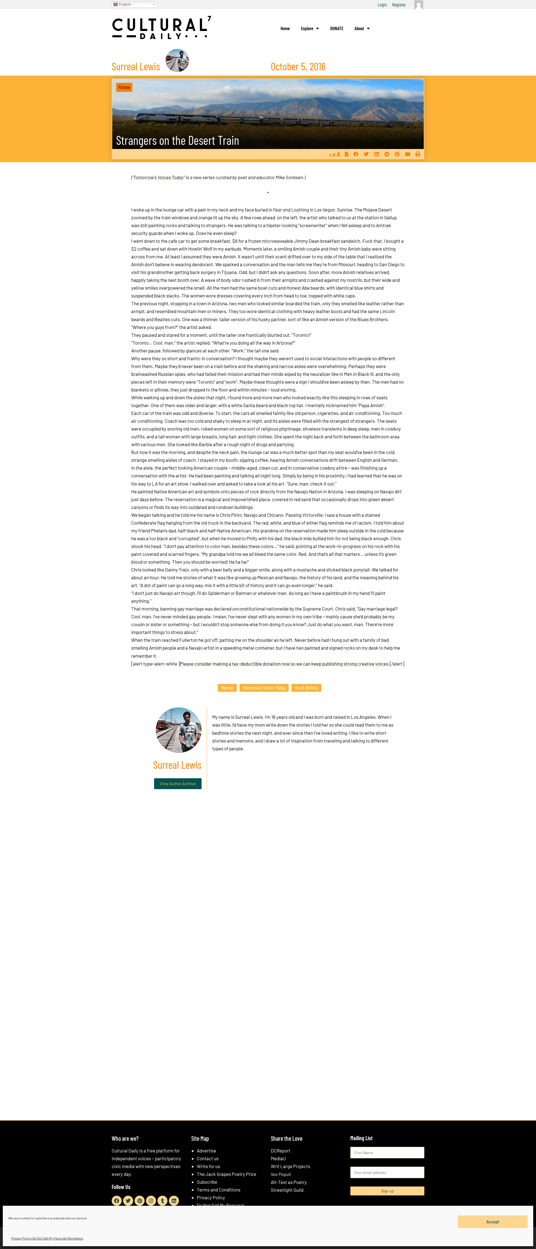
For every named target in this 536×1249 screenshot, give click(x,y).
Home (285, 28)
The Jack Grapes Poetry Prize (226, 1174)
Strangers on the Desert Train (177, 140)
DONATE (336, 28)
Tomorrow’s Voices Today (158, 177)
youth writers (306, 687)
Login (382, 4)
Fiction (124, 87)
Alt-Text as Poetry (289, 1182)
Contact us (208, 1158)
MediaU (278, 1158)
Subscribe (207, 1182)
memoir (227, 687)
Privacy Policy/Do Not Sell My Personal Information (47, 1238)
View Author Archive (178, 783)
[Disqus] (268, 878)
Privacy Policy (211, 1197)
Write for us (208, 1166)
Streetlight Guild (287, 1190)
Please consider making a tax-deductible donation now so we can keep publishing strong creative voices (284, 663)
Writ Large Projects (290, 1166)
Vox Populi (281, 1174)
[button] (356, 154)
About (359, 28)
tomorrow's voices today (264, 687)
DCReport (280, 1150)
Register (399, 4)
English (124, 4)
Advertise (206, 1150)
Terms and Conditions (218, 1189)
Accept (492, 1221)
